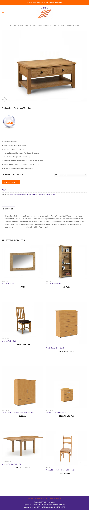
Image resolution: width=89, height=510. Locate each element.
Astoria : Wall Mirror (9, 283)
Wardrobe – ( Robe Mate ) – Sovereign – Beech (18, 412)
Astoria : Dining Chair (9, 341)
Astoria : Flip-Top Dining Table (12, 464)
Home (13, 25)
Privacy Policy (55, 499)
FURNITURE (23, 25)
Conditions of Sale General (38, 499)
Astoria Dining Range (68, 25)
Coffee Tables (26, 194)
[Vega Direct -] (44, 13)
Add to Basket (11, 182)
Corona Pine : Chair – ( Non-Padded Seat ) (60, 470)
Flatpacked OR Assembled (13, 174)
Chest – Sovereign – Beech (55, 348)
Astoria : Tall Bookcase (53, 283)
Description (8, 209)
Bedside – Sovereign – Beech (56, 412)
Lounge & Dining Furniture (43, 25)
